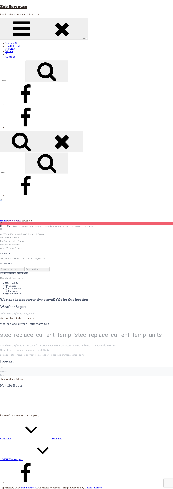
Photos (9, 54)
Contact (10, 57)
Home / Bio (11, 43)
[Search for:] (13, 80)
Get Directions (8, 273)
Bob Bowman (13, 6)
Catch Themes (93, 487)
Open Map (22, 273)
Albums (10, 48)
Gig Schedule (13, 46)
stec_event (14, 220)
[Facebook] (25, 104)
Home (3, 220)
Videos (9, 51)
